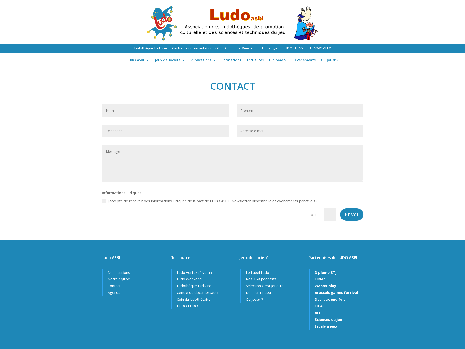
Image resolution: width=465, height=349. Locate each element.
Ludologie (269, 48)
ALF (318, 312)
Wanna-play (325, 285)
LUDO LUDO (293, 48)
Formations (231, 60)
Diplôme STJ (279, 60)
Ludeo (320, 278)
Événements (305, 60)
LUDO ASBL (136, 60)
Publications (201, 60)
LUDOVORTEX (319, 48)
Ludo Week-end (244, 48)
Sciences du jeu (328, 319)
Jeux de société (167, 60)
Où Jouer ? (329, 60)
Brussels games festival (336, 292)
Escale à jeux (326, 326)
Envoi (351, 214)
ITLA (319, 305)
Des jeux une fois (330, 299)
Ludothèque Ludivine (150, 48)
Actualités (255, 60)
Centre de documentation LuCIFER (199, 48)
